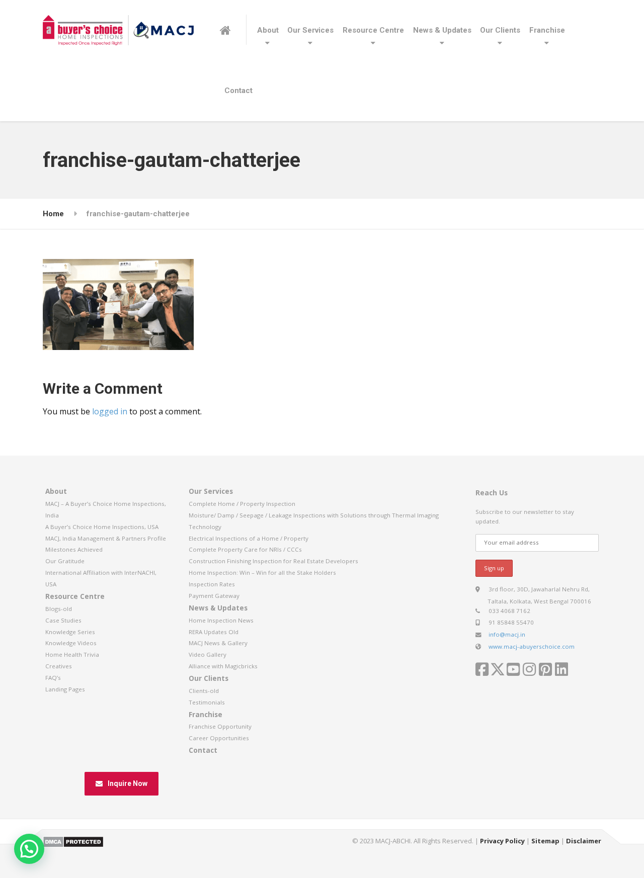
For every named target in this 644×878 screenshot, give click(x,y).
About (268, 30)
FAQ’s (53, 677)
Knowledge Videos (71, 643)
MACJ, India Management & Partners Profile (105, 538)
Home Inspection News (221, 620)
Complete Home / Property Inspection (242, 503)
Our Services (310, 30)
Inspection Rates (212, 584)
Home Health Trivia (72, 654)
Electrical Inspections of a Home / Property (248, 538)
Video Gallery (207, 654)
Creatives (58, 666)
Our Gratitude (65, 561)
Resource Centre (373, 30)
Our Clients (500, 30)
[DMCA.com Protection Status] (73, 841)
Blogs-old (58, 608)
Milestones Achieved (74, 549)
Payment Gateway (214, 595)
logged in (109, 411)
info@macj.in (507, 634)
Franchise (547, 30)
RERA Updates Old (213, 632)
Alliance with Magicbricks (223, 666)
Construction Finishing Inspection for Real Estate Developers (273, 561)
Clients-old (204, 690)
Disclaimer (583, 840)
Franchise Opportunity (220, 726)
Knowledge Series (70, 632)
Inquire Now (127, 783)
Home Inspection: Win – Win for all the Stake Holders (262, 572)
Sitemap (545, 840)
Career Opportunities (219, 738)
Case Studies (63, 620)
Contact (238, 90)
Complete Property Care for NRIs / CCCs (245, 549)
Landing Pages (65, 689)
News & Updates (442, 30)
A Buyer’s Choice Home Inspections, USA (101, 527)
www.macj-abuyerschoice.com (532, 646)
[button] (29, 849)
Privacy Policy (502, 840)
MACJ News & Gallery (218, 643)
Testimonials (207, 702)
